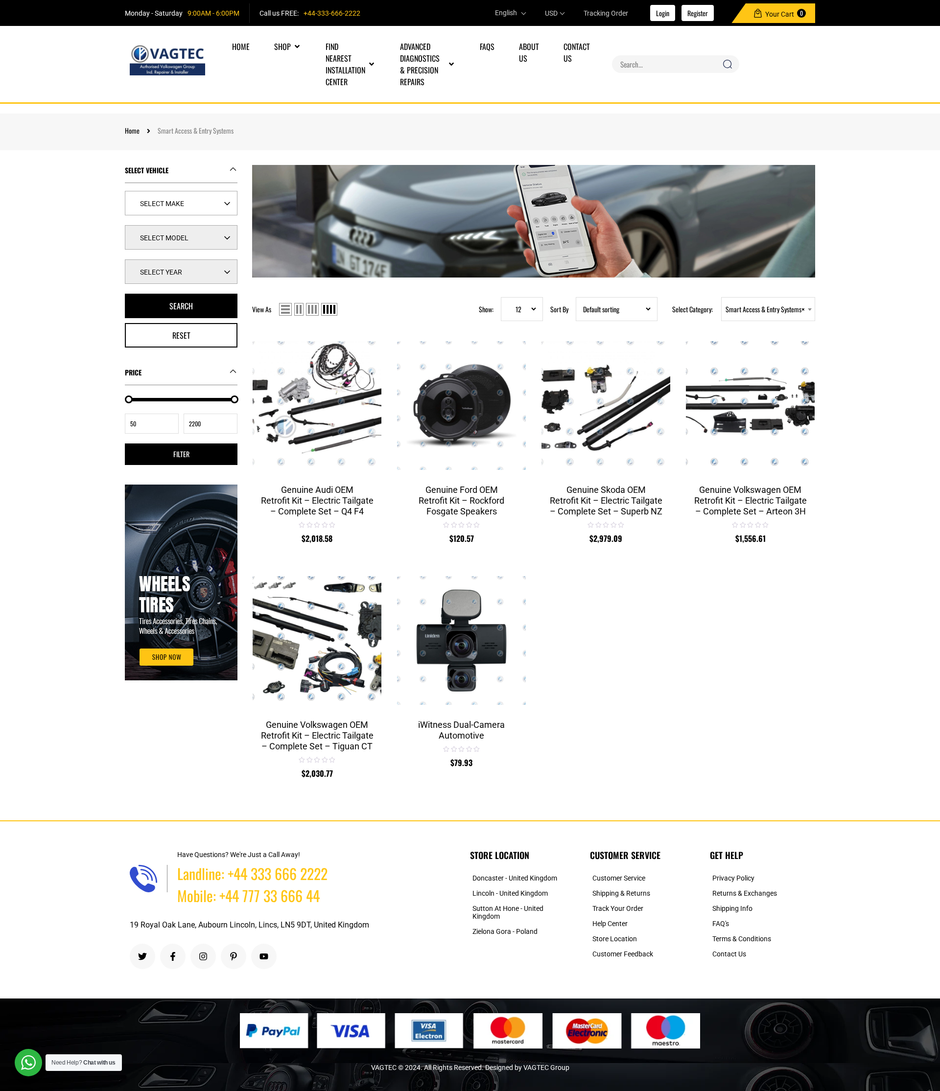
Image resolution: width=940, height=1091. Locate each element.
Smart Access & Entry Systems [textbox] (765, 309)
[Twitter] (142, 956)
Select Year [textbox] (161, 272)
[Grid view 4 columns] (329, 309)
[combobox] (181, 203)
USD (551, 13)
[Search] (727, 64)
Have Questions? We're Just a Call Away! (238, 855)
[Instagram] (203, 956)
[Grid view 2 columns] (299, 309)
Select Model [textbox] (164, 238)
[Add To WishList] (366, 341)
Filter (181, 454)
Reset (181, 335)
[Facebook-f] (173, 956)
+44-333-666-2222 (332, 13)
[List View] (285, 309)
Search (181, 306)
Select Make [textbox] (162, 204)
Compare (366, 365)
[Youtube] (264, 956)
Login (662, 13)
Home (132, 130)
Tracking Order (606, 13)
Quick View (366, 388)
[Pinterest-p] (233, 956)
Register (697, 13)
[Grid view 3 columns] (312, 309)
